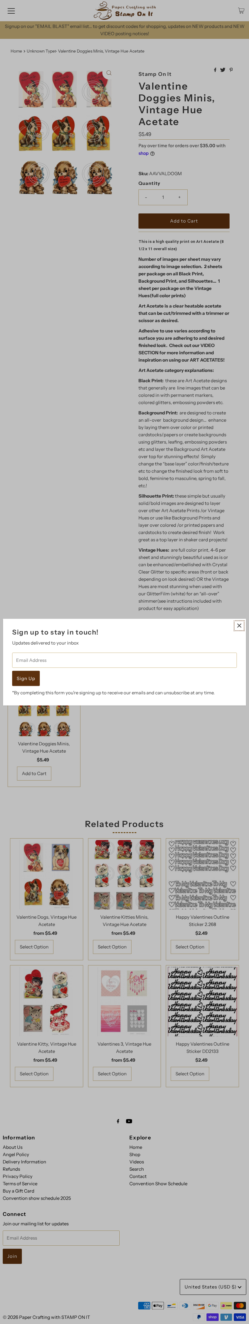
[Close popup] (239, 625)
